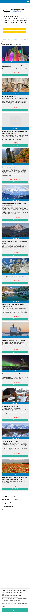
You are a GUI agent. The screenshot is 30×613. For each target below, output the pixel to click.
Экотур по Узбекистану (9, 96)
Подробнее (15, 75)
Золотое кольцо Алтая (8, 167)
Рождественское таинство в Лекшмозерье (14, 374)
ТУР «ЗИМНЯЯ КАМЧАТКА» (10, 441)
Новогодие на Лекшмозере (10, 406)
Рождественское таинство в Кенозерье (13, 340)
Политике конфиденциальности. (10, 597)
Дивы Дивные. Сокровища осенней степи (14, 277)
